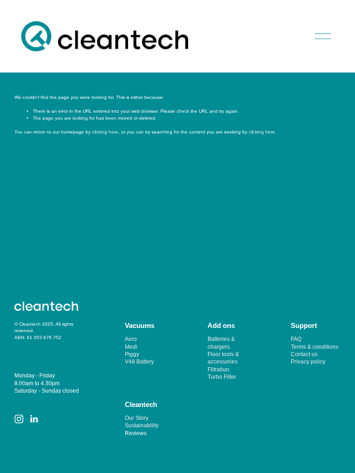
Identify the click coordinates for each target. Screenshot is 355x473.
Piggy (132, 354)
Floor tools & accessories (223, 357)
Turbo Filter (222, 377)
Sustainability (142, 425)
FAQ (296, 339)
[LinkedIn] (33, 419)
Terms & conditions (314, 347)
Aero (131, 339)
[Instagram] (19, 419)
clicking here (105, 131)
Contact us (304, 354)
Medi (131, 347)
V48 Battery (139, 361)
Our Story (136, 418)
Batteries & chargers (221, 342)
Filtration (218, 369)
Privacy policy (308, 361)
